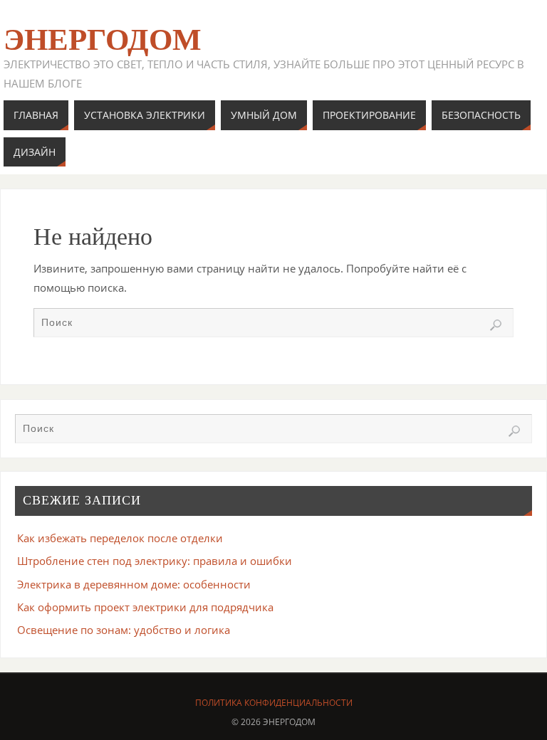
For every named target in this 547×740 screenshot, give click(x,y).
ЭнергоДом (103, 39)
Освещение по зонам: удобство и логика (123, 630)
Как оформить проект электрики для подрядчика (145, 607)
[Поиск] (496, 325)
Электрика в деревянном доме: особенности (134, 584)
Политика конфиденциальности (274, 703)
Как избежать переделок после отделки (120, 538)
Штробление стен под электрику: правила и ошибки (154, 561)
